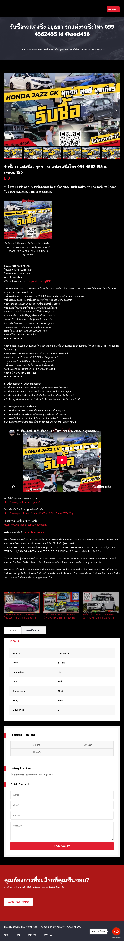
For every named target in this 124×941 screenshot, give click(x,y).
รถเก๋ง (60, 700)
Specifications (33, 630)
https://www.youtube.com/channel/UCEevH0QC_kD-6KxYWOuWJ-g (38, 513)
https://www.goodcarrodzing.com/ (22, 502)
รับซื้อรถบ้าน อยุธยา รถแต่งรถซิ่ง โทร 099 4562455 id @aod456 (99, 616)
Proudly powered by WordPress (21, 926)
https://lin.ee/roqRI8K (40, 281)
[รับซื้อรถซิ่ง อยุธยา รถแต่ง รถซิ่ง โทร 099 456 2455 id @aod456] (61, 602)
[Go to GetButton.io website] (116, 938)
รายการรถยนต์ (35, 49)
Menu (115, 9)
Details (12, 630)
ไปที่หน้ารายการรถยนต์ (18, 901)
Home (24, 49)
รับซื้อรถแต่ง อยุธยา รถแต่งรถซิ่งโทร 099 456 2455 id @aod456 (20, 616)
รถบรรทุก (32, 934)
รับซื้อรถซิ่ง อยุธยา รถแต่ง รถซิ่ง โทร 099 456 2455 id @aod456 (59, 616)
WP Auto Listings (71, 926)
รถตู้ (18, 934)
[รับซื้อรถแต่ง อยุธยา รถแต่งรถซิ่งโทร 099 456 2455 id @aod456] (22, 602)
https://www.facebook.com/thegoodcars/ (25, 524)
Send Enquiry (62, 846)
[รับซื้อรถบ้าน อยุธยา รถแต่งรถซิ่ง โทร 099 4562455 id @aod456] (101, 602)
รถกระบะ (48, 934)
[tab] (12, 630)
